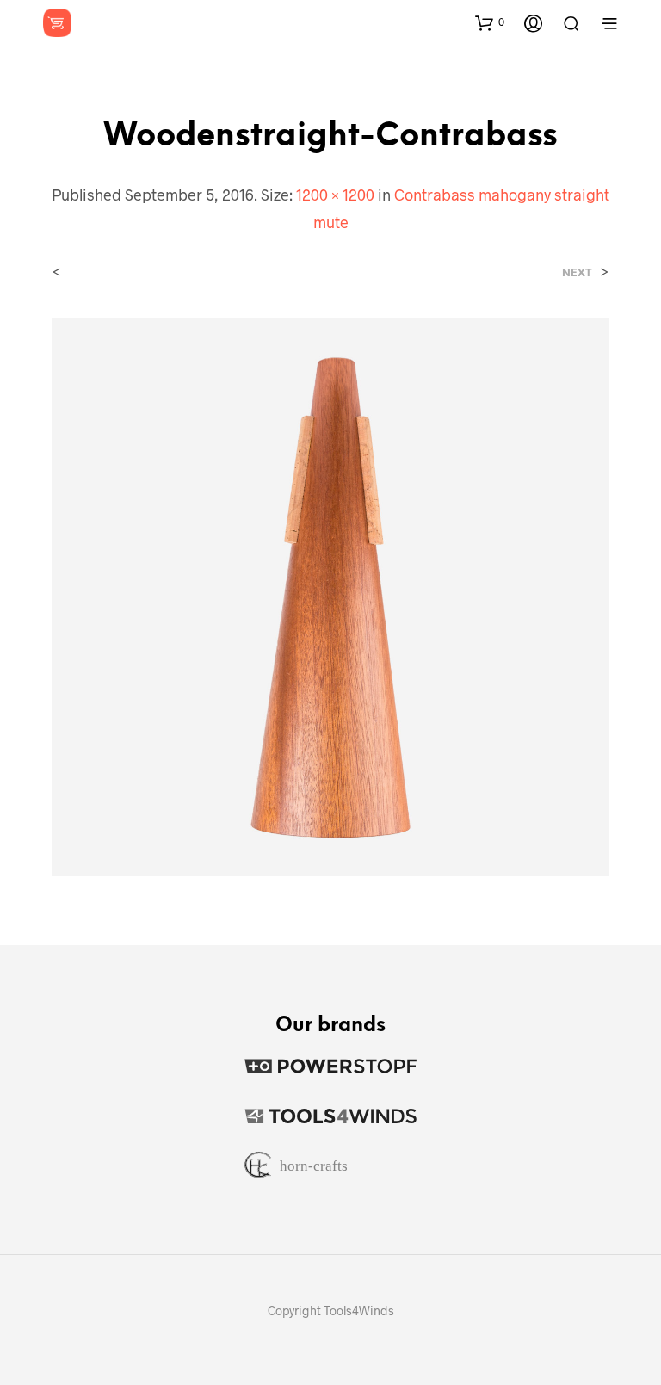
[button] (489, 22)
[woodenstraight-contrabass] (330, 595)
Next (577, 272)
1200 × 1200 (335, 194)
